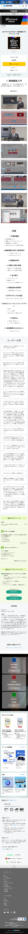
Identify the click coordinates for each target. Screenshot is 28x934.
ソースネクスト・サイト (7, 872)
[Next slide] (24, 730)
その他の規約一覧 (14, 926)
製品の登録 (6, 884)
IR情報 (5, 903)
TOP (1, 8)
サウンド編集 (13, 688)
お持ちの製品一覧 (14, 598)
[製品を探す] (19, 5)
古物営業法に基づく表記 (19, 925)
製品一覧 (4, 8)
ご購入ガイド (15, 825)
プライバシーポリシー (19, 922)
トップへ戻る (14, 867)
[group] (7, 730)
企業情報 (5, 900)
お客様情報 (6, 891)
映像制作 (14, 671)
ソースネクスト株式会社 (7, 895)
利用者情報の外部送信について (14, 924)
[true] (14, 70)
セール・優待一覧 (7, 878)
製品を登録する (14, 592)
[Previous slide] (3, 730)
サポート (5, 879)
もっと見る (21, 747)
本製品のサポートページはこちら (20, 560)
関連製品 (25, 8)
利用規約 (6, 922)
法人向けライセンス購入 (8, 882)
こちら (3, 849)
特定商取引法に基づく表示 (9, 925)
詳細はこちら (12, 800)
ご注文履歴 (6, 889)
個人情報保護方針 (12, 922)
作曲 (14, 705)
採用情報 (5, 905)
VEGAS (21, 8)
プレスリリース (6, 901)
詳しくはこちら (23, 542)
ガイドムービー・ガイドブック (13, 8)
